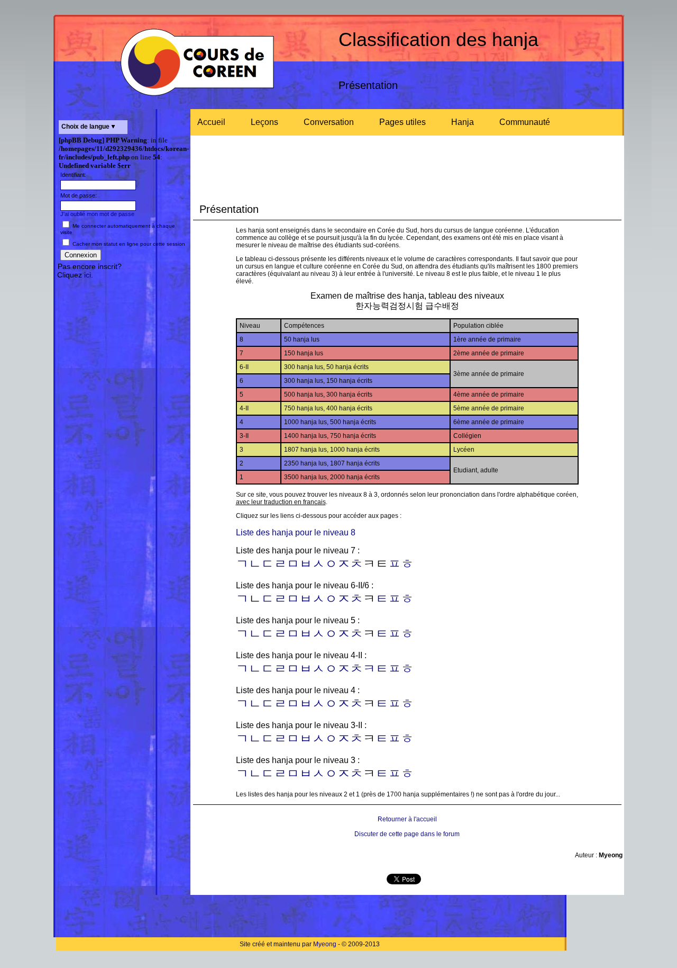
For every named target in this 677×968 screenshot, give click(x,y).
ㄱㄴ (248, 669)
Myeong (324, 944)
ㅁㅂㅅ (306, 564)
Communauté (524, 122)
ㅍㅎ (401, 564)
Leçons (264, 122)
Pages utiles (402, 122)
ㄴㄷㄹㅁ (274, 634)
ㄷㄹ (274, 599)
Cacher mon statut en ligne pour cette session (128, 244)
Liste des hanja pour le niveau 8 (295, 532)
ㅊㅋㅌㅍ (375, 669)
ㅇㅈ (337, 564)
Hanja (462, 122)
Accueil (211, 122)
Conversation (328, 122)
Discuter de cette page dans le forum (407, 834)
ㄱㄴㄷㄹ (261, 564)
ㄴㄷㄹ (268, 739)
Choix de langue (86, 126)
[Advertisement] (121, 447)
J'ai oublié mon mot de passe (97, 214)
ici (87, 275)
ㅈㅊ (350, 599)
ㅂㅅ (312, 634)
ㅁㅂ (299, 599)
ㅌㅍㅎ (395, 599)
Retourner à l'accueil (407, 819)
